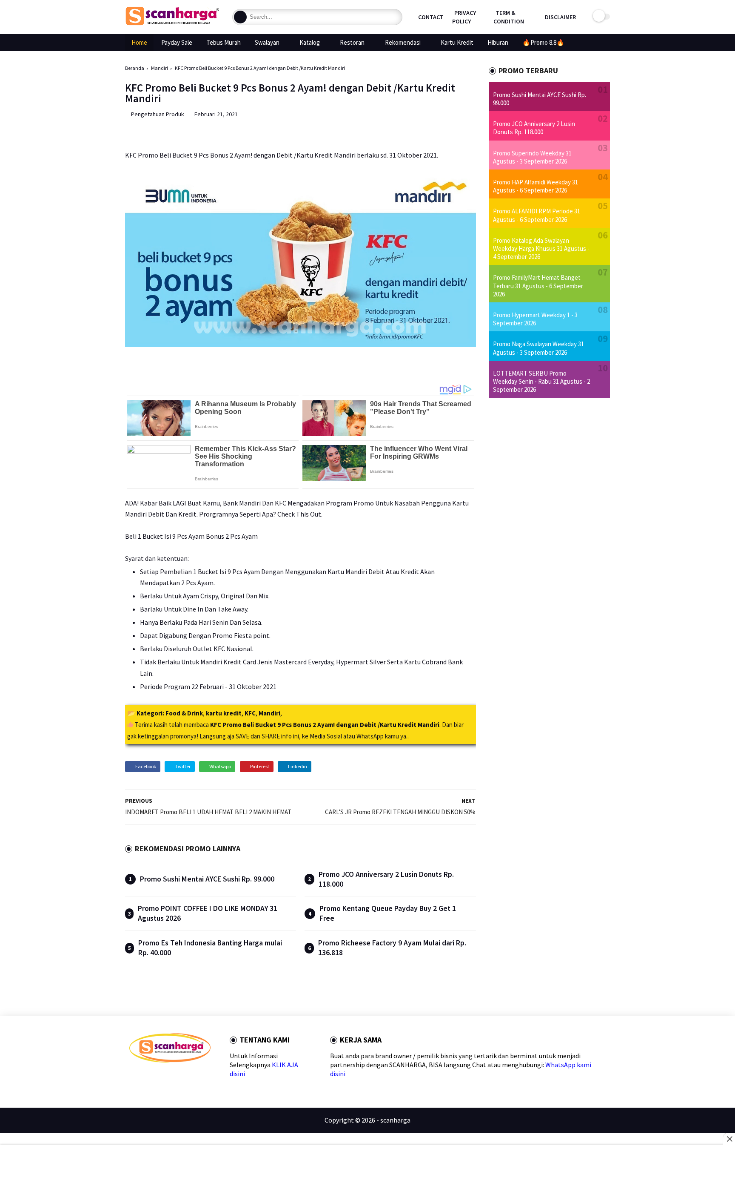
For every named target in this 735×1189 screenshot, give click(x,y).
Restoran (352, 42)
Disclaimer (560, 17)
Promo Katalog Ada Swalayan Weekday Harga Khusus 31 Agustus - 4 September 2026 (541, 248)
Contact (431, 17)
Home (139, 42)
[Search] (240, 17)
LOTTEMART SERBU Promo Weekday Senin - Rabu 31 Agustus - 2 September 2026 (541, 381)
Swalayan (267, 42)
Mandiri (159, 68)
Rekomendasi (403, 42)
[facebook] (133, 1077)
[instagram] (187, 1077)
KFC (250, 713)
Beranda (134, 68)
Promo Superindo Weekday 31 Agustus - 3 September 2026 (532, 157)
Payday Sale (176, 42)
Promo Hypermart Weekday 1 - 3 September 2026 (535, 319)
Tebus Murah (223, 42)
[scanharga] (172, 24)
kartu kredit (224, 713)
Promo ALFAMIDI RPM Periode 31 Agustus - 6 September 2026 (536, 215)
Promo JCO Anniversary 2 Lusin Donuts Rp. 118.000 (534, 128)
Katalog (309, 42)
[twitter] (146, 1077)
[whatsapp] (160, 1077)
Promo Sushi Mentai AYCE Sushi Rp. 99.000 (207, 879)
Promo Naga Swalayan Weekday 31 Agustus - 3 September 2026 (538, 348)
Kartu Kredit (457, 42)
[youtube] (201, 1077)
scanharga (395, 1120)
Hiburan (497, 42)
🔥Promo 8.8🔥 (543, 42)
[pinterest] (173, 1077)
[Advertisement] (367, 1167)
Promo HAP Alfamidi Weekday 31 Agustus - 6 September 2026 (535, 186)
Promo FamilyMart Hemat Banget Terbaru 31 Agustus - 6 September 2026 (538, 285)
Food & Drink (184, 713)
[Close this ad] (729, 1139)
